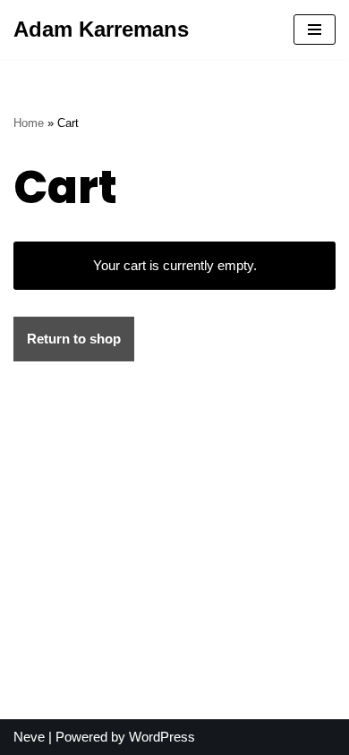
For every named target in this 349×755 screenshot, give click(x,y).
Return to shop (74, 338)
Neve (29, 736)
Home (28, 123)
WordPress (162, 736)
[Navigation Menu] (315, 29)
